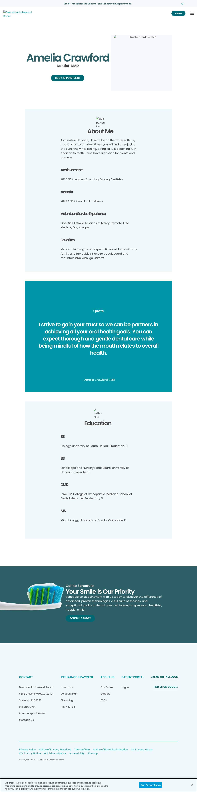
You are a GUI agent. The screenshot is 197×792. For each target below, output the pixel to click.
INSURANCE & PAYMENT (77, 677)
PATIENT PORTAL (133, 677)
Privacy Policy (27, 749)
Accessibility (76, 753)
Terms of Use (82, 749)
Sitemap (93, 753)
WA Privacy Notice (55, 753)
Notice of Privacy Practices (55, 749)
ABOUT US (107, 677)
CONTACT (26, 677)
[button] (192, 13)
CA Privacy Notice (142, 749)
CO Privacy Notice (30, 753)
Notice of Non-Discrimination (110, 749)
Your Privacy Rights (151, 784)
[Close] (192, 784)
